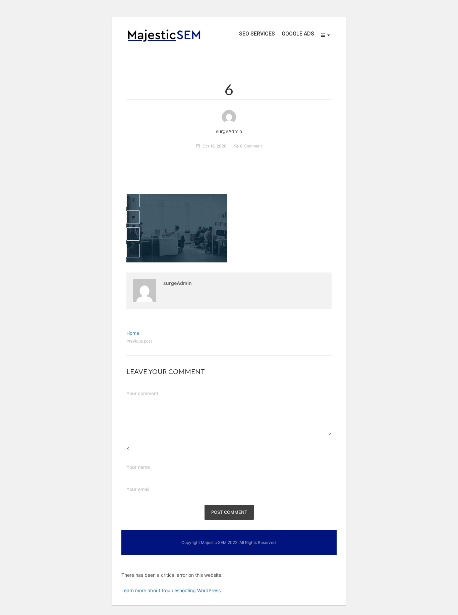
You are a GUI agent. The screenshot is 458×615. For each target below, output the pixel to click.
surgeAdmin (177, 283)
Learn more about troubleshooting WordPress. (171, 590)
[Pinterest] (133, 250)
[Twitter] (133, 217)
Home (132, 333)
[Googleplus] (133, 234)
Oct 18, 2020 (215, 145)
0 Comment (251, 145)
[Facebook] (133, 200)
